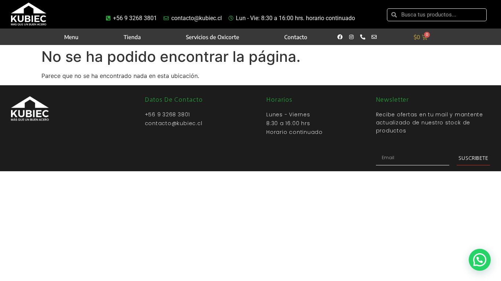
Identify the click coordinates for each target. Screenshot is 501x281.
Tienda (132, 37)
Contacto (295, 37)
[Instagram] (351, 37)
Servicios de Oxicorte (212, 37)
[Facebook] (340, 37)
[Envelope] (374, 37)
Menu (71, 37)
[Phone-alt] (363, 37)
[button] (480, 260)
